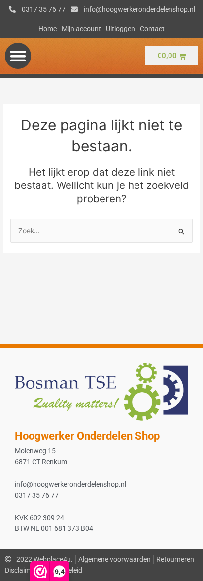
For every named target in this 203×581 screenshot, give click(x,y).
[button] (18, 56)
